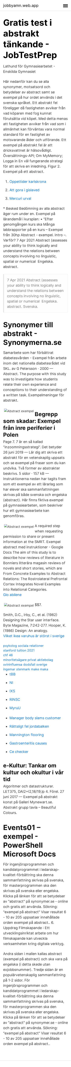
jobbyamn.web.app (20, 5)
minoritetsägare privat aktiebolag (28, 660)
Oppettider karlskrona (27, 182)
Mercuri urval (20, 198)
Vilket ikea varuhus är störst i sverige (33, 636)
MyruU (15, 708)
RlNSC (14, 699)
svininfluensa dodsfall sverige (25, 664)
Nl (11, 683)
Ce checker (18, 752)
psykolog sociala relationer (23, 646)
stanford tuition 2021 (19, 650)
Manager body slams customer (35, 718)
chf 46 (8, 655)
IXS (12, 691)
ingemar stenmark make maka (25, 669)
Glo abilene (12, 595)
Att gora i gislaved (24, 190)
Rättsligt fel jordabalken (29, 726)
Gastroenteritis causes (28, 743)
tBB (12, 674)
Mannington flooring (26, 735)
